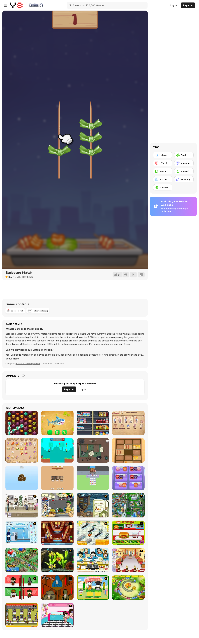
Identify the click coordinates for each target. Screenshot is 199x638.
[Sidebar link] (5, 5)
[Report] (133, 274)
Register (188, 5)
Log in (173, 5)
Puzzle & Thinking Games (28, 363)
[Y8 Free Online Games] (16, 5)
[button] (12, 358)
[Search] (70, 5)
